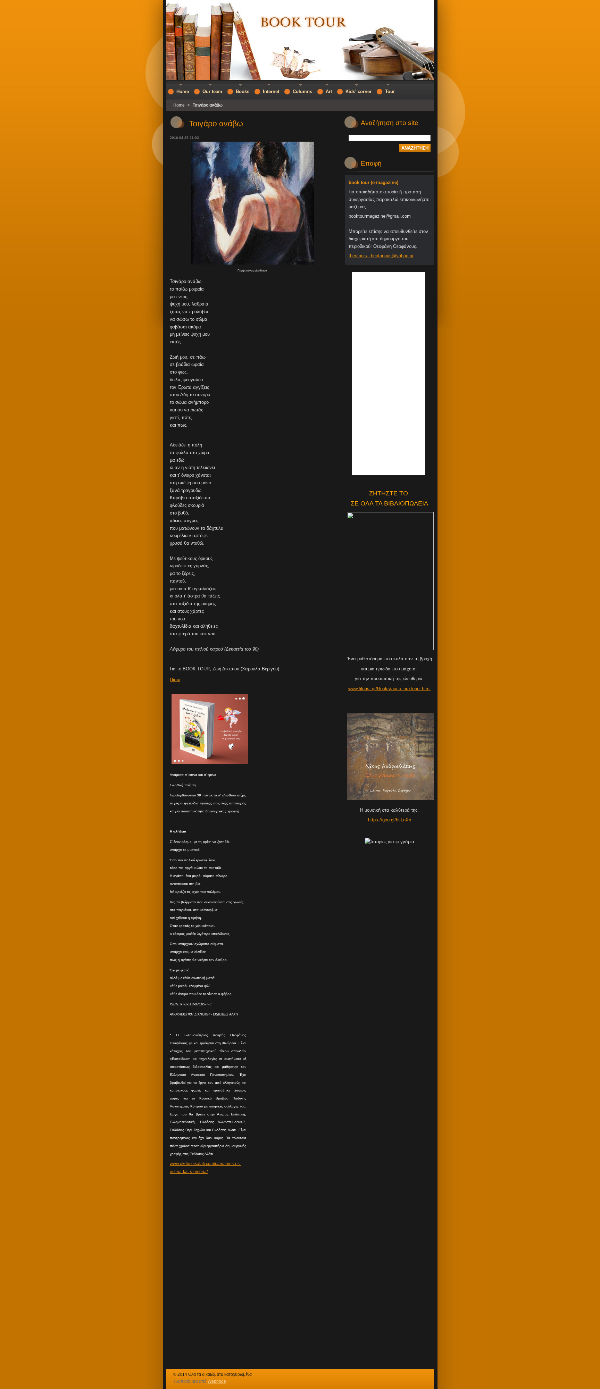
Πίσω (175, 679)
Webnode (217, 1381)
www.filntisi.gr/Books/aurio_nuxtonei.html (389, 688)
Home (179, 105)
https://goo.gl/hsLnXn (389, 819)
